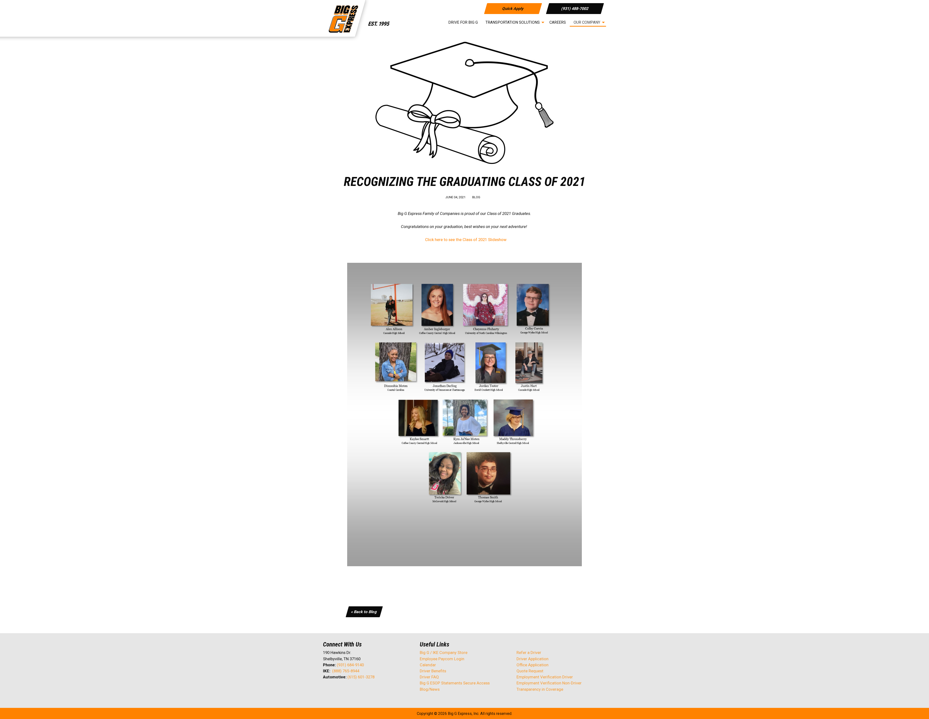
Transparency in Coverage (540, 689)
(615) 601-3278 (361, 677)
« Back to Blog (364, 611)
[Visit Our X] (334, 689)
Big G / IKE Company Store (443, 652)
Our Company (587, 22)
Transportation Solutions (513, 22)
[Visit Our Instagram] (358, 689)
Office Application (533, 664)
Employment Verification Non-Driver (549, 683)
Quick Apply (513, 8)
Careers (557, 22)
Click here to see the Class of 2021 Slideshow (465, 239)
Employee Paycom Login (442, 658)
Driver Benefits (433, 670)
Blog (476, 197)
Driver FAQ (429, 677)
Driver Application (532, 658)
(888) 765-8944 (345, 670)
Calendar (428, 664)
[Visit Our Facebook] (327, 689)
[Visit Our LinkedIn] (342, 689)
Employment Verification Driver (545, 677)
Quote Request (530, 670)
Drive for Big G (463, 22)
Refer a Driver (529, 652)
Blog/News (430, 689)
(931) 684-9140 (350, 664)
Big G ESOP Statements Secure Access (455, 683)
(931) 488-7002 (575, 8)
